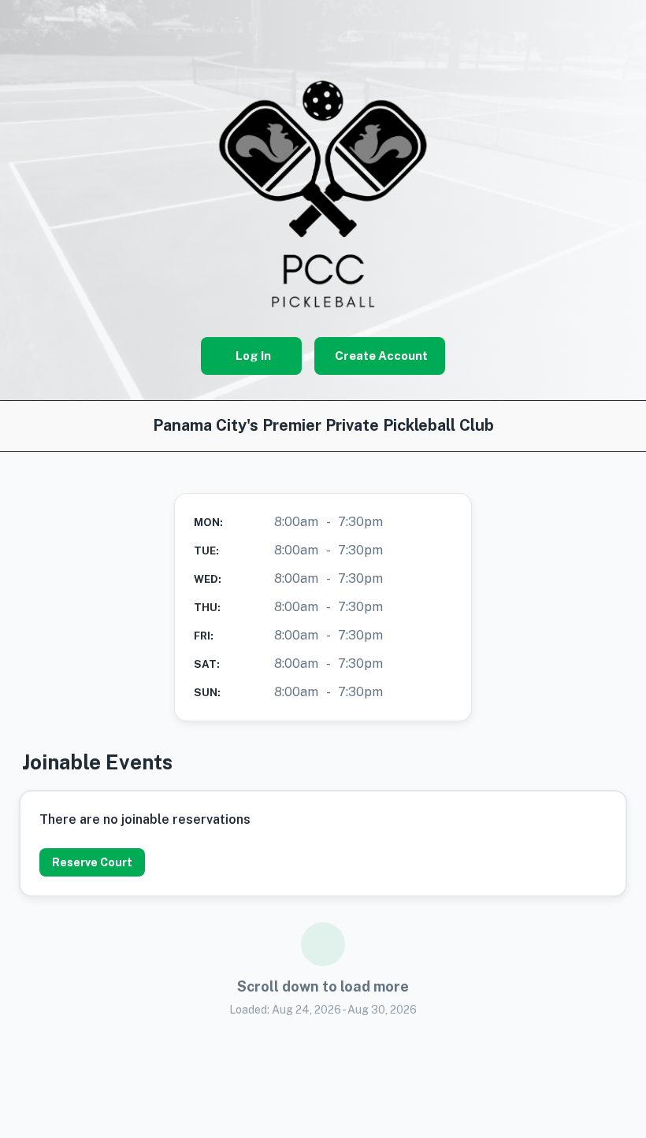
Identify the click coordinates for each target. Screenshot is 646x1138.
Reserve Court (92, 862)
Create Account (381, 355)
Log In (253, 355)
